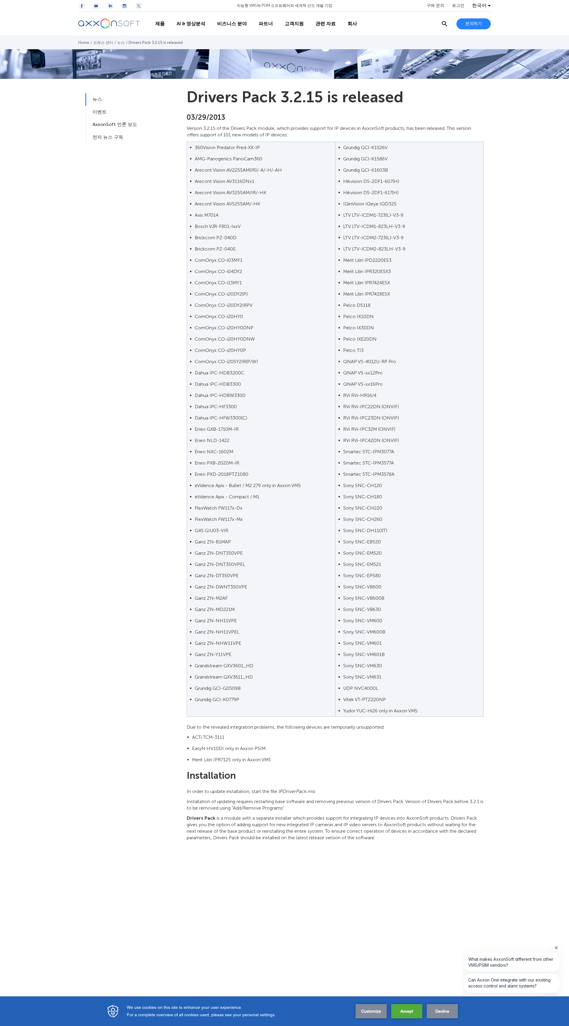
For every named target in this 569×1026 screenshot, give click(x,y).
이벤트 (99, 112)
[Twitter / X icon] (138, 5)
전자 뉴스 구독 (107, 137)
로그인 (458, 5)
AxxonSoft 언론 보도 (114, 124)
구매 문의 (435, 5)
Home (83, 42)
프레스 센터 (103, 42)
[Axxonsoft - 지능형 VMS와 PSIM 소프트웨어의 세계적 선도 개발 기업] (113, 24)
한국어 (479, 5)
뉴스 (121, 42)
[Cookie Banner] (284, 1011)
